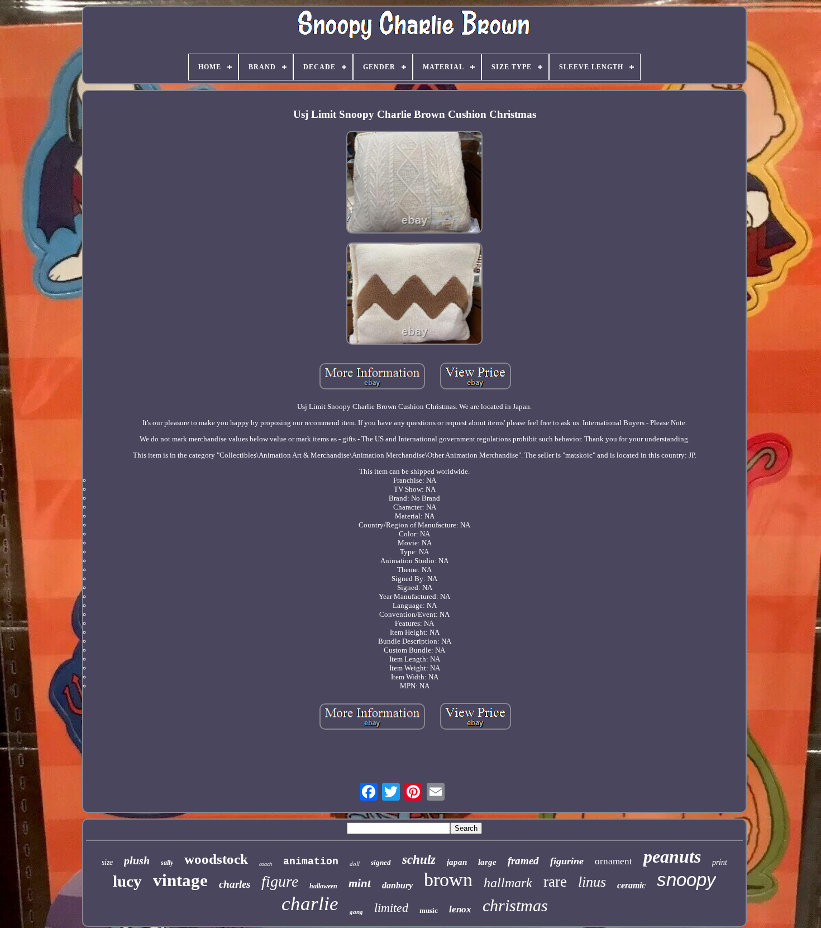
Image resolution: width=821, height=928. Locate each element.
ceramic (631, 885)
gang (356, 911)
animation (310, 861)
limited (391, 908)
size (107, 862)
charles (234, 884)
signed (381, 862)
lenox (460, 909)
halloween (323, 886)
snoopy (686, 879)
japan (457, 862)
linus (592, 882)
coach (265, 864)
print (719, 862)
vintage (180, 880)
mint (360, 883)
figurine (567, 861)
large (487, 862)
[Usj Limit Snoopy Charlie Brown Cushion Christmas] (414, 183)
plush (137, 860)
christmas (515, 905)
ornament (613, 861)
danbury (397, 885)
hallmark (508, 882)
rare (555, 881)
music (428, 910)
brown (448, 879)
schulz (419, 860)
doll (355, 863)
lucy (127, 881)
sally (167, 863)
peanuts (672, 856)
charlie (309, 904)
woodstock (216, 859)
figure (279, 881)
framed (523, 861)
